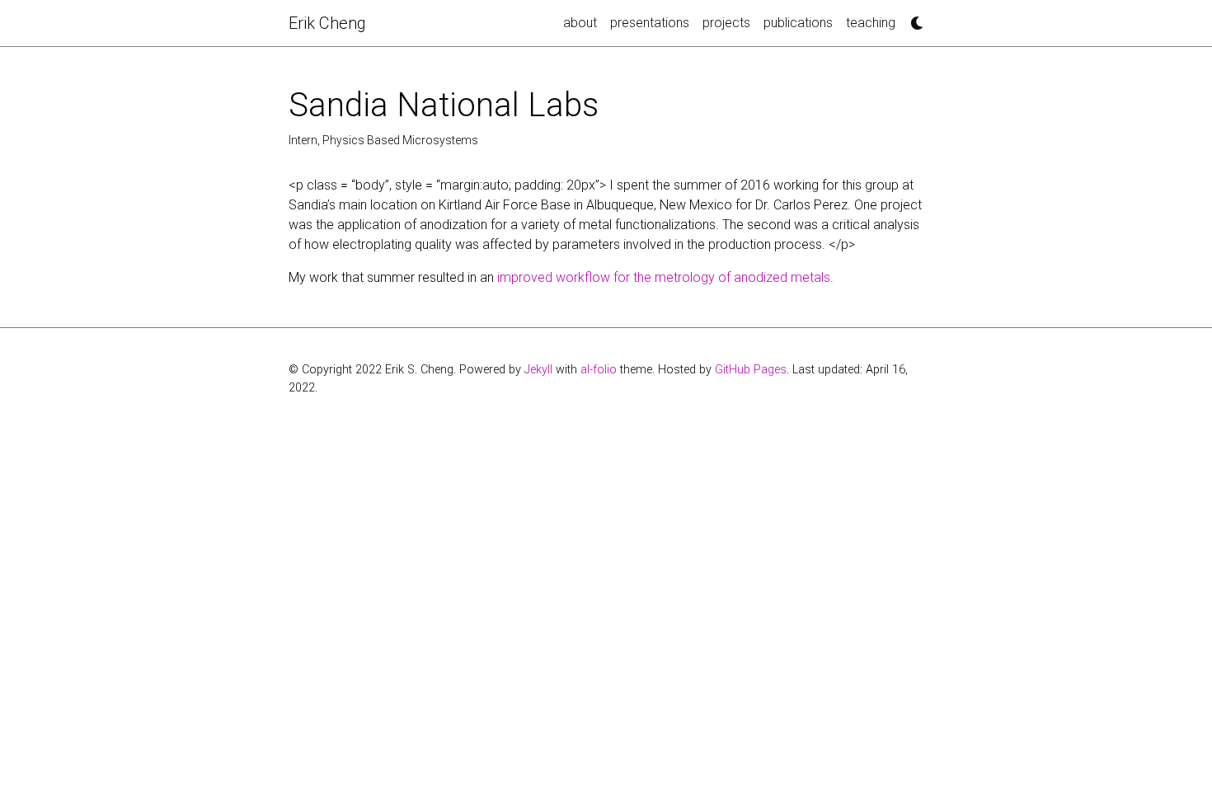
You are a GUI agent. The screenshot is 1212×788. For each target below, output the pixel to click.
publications (798, 22)
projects (726, 22)
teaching (870, 22)
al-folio (598, 370)
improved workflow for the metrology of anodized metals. (665, 277)
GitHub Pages (751, 370)
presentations (649, 22)
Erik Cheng (327, 23)
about (580, 22)
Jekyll (538, 370)
